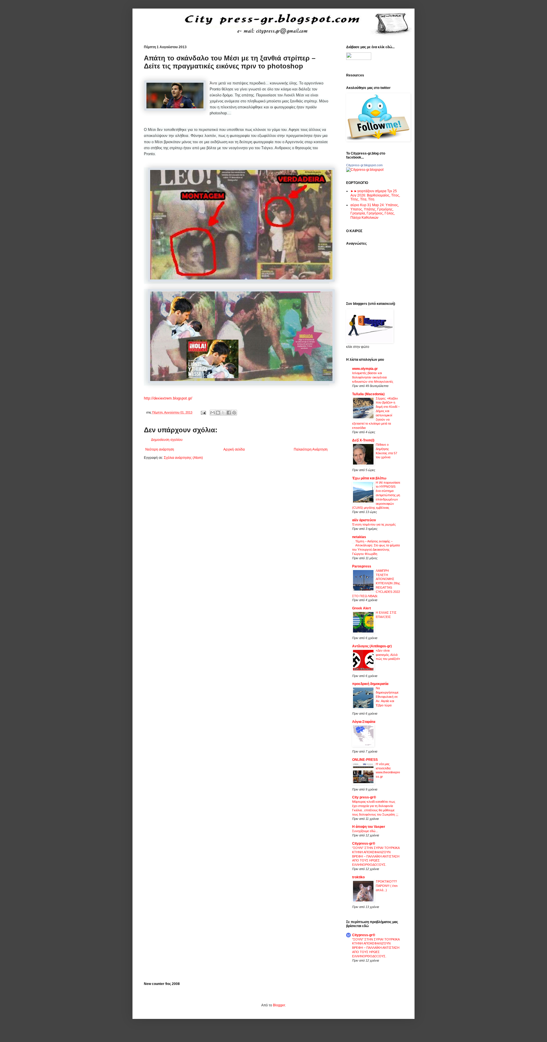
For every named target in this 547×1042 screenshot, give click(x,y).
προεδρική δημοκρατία (370, 684)
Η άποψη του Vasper (368, 827)
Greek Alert (361, 608)
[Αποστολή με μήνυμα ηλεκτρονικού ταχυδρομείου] (212, 412)
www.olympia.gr (365, 369)
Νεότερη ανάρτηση (159, 449)
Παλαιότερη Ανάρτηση (311, 449)
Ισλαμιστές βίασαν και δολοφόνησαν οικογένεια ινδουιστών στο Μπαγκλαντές (372, 377)
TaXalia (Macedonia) (368, 394)
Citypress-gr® (363, 844)
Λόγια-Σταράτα (363, 722)
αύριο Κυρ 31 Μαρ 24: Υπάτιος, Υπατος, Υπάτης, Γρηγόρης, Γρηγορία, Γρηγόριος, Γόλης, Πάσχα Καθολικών (374, 211)
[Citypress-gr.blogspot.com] (364, 170)
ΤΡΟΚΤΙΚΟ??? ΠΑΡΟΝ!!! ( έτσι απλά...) (386, 886)
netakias (359, 537)
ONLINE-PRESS (365, 760)
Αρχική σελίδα (234, 449)
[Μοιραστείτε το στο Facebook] (229, 412)
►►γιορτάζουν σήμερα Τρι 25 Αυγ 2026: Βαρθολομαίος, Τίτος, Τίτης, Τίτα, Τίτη (375, 195)
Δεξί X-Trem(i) (363, 440)
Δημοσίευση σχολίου (167, 440)
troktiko (358, 877)
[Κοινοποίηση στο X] (223, 412)
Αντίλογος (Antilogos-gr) (372, 646)
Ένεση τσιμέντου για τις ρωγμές (374, 524)
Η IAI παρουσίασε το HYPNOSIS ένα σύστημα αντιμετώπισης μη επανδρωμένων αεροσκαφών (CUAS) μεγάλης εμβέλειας (376, 495)
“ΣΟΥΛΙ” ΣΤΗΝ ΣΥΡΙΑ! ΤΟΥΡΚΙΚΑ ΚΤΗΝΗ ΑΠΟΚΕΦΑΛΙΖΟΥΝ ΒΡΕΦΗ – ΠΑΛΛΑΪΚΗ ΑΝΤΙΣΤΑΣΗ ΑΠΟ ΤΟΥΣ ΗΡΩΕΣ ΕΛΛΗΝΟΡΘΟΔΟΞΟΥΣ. (375, 856)
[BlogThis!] (218, 412)
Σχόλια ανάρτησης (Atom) (183, 458)
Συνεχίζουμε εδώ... (365, 831)
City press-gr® (364, 797)
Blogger (279, 1005)
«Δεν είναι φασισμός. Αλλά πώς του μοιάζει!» (388, 655)
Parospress (361, 566)
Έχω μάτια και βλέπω (369, 478)
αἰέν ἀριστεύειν (364, 520)
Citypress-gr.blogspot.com (364, 165)
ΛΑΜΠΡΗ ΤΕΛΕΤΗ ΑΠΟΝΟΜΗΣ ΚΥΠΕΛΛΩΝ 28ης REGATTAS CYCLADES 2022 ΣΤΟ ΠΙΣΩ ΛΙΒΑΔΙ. (376, 583)
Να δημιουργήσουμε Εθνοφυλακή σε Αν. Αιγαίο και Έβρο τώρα (387, 696)
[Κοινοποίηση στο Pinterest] (234, 412)
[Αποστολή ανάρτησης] (203, 412)
